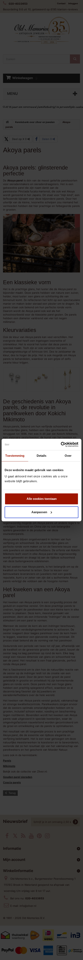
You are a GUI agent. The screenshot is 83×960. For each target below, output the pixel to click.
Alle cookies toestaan (42, 498)
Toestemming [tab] (14, 455)
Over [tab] (68, 455)
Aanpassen (39, 512)
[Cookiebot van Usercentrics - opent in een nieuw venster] (60, 444)
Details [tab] (42, 455)
